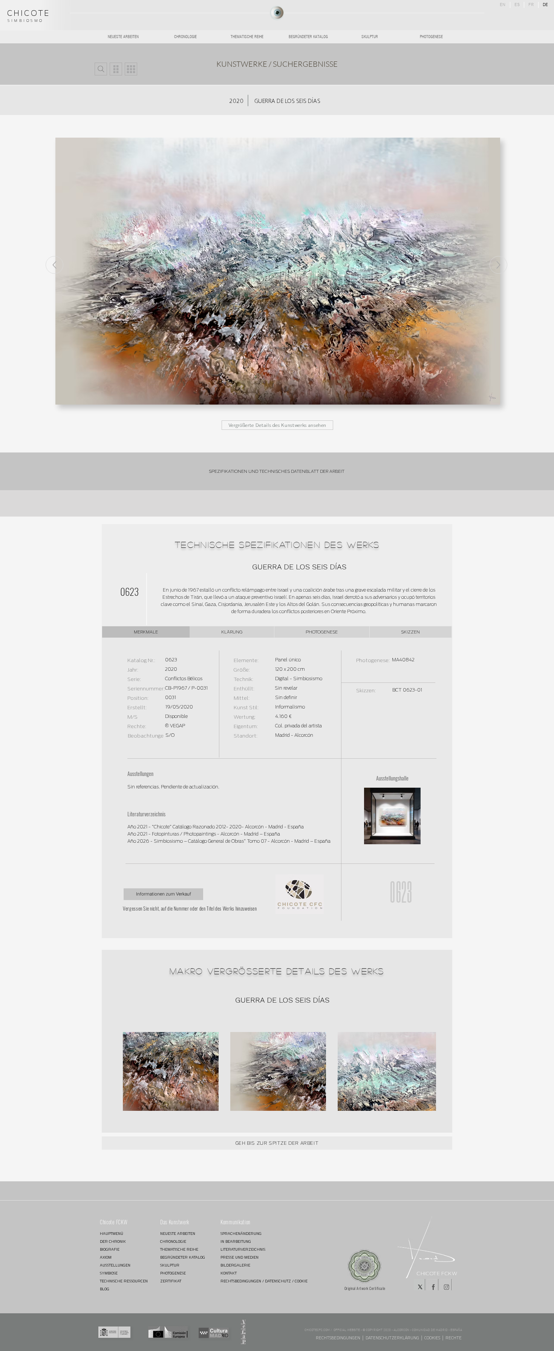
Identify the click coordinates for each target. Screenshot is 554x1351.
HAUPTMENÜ (111, 1233)
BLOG (104, 1289)
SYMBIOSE (109, 1273)
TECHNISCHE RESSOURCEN (124, 1281)
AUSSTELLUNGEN (115, 1265)
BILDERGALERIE (235, 1265)
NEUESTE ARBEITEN (177, 1233)
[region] (277, 13)
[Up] (498, 265)
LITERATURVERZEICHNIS (242, 1249)
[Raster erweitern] (131, 69)
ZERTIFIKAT (170, 1281)
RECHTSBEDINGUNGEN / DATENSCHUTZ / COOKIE (247, 1281)
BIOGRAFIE (109, 1249)
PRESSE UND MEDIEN (239, 1257)
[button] (101, 69)
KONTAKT (228, 1273)
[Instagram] (445, 1284)
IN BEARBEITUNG (235, 1241)
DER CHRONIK (113, 1241)
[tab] (146, 632)
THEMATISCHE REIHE (179, 1249)
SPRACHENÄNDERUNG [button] (241, 1233)
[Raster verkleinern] (116, 69)
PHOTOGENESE (173, 1273)
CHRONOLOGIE (173, 1241)
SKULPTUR (169, 1265)
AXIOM (106, 1257)
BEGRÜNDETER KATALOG (182, 1257)
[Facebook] (432, 1284)
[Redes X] (419, 1284)
